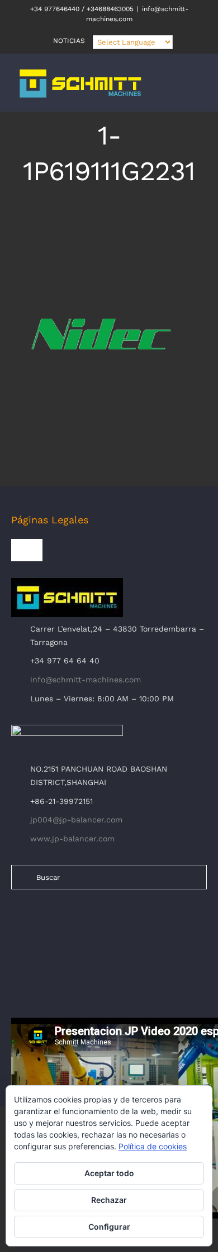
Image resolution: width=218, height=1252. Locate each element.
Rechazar (109, 1200)
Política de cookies (153, 1146)
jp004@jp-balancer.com (76, 819)
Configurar (109, 1226)
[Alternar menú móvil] (196, 89)
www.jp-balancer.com (72, 838)
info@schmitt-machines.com (85, 679)
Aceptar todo (109, 1173)
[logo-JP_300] (67, 729)
